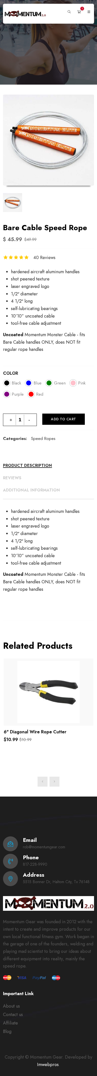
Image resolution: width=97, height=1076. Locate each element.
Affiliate (10, 1023)
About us (11, 1006)
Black (16, 383)
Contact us (13, 1014)
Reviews (12, 478)
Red (39, 394)
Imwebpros (48, 1064)
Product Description (27, 466)
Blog (7, 1031)
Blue (38, 383)
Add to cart (63, 419)
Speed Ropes (43, 438)
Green (60, 383)
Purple (18, 394)
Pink (82, 383)
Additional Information (31, 490)
